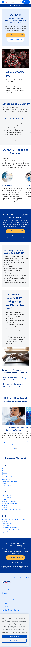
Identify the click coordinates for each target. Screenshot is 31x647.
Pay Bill (26, 2)
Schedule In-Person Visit (15, 35)
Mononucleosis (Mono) (9, 503)
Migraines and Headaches (10, 501)
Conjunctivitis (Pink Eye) (9, 481)
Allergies (4, 471)
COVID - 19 (5, 483)
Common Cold (6, 479)
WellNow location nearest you (16, 227)
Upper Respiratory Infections (11, 528)
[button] (2, 2)
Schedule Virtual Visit (15, 40)
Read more (7, 443)
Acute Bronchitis (7, 477)
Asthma (4, 475)
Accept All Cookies (14, 636)
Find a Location (17, 5)
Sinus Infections (7, 524)
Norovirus (5, 505)
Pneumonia (5, 508)
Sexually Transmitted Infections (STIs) (13, 520)
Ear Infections (6, 485)
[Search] (20, 2)
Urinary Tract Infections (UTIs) (11, 530)
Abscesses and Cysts (8, 469)
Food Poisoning (7, 497)
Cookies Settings (14, 640)
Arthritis (4, 473)
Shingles (4, 522)
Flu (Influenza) (6, 495)
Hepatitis (5, 499)
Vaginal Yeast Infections (9, 532)
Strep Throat (6, 526)
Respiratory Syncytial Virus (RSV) (12, 510)
